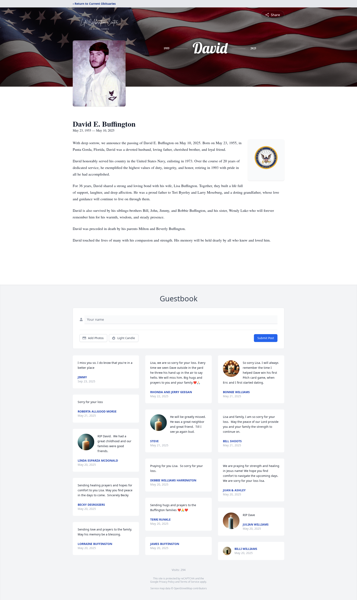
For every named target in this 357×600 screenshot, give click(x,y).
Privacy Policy (167, 581)
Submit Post (265, 338)
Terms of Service (189, 581)
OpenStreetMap (183, 588)
